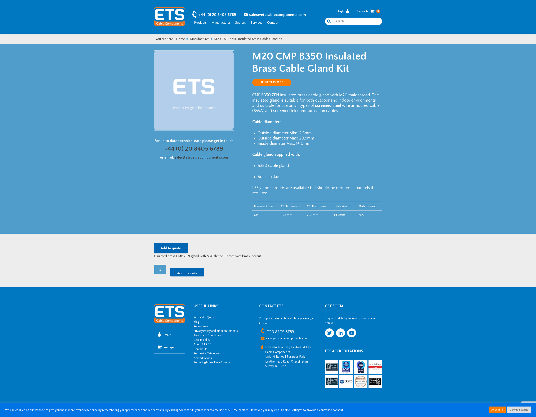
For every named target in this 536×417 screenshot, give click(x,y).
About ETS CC (202, 344)
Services (256, 23)
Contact (272, 23)
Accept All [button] (497, 409)
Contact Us (200, 349)
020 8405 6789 (280, 332)
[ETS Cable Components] (169, 322)
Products (200, 23)
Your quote (368, 11)
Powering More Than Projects (212, 362)
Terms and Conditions (207, 335)
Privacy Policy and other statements (216, 331)
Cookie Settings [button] (519, 409)
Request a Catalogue (207, 353)
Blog (196, 322)
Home (180, 39)
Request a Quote (204, 317)
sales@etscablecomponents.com (277, 15)
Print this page (272, 82)
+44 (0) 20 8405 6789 (217, 15)
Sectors (240, 23)
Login (341, 11)
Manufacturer (220, 23)
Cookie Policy (202, 340)
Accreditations (203, 358)
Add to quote (171, 248)
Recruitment (201, 326)
